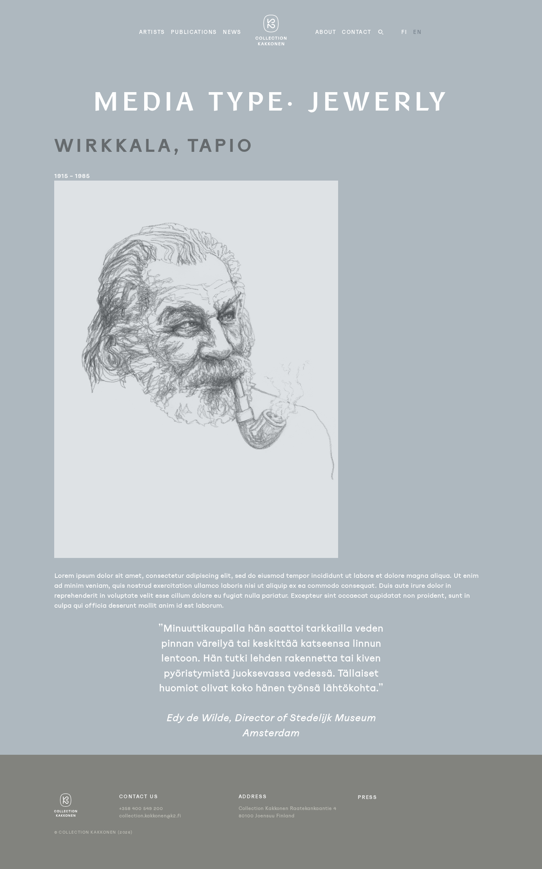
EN (417, 32)
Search (381, 33)
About (325, 32)
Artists (152, 32)
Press (367, 797)
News (232, 32)
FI (404, 32)
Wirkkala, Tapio (154, 144)
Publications (194, 32)
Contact (356, 32)
